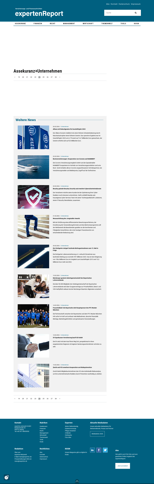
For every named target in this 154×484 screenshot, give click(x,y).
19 (19, 77)
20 (23, 77)
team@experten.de (25, 457)
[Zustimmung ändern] (6, 477)
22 (31, 77)
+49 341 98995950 (23, 431)
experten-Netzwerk (21, 454)
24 (39, 77)
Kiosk (67, 454)
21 (27, 77)
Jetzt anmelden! (122, 466)
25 (43, 77)
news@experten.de (21, 461)
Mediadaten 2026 (97, 434)
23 (35, 77)
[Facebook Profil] (98, 450)
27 (51, 77)
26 (47, 77)
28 (56, 77)
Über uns (17, 452)
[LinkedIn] (92, 450)
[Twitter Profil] (105, 450)
